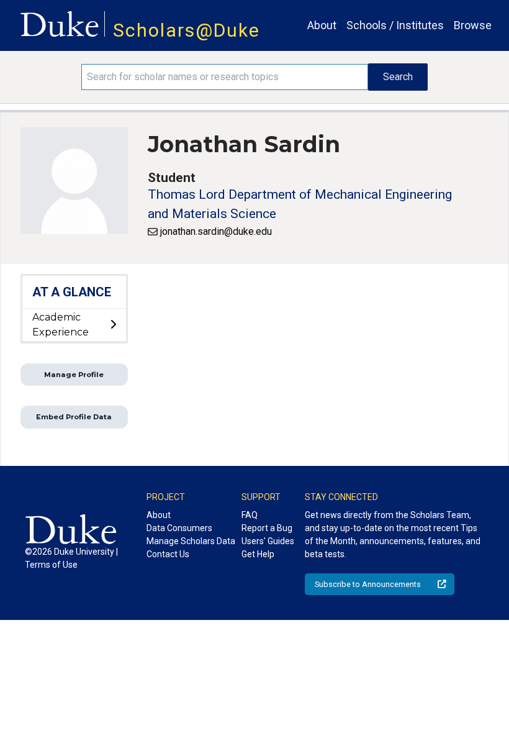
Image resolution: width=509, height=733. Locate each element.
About (321, 25)
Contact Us (167, 554)
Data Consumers (179, 528)
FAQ (249, 515)
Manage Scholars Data (190, 541)
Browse (473, 25)
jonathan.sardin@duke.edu (216, 231)
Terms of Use (51, 565)
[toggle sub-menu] (113, 325)
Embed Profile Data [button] (74, 416)
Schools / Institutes (395, 25)
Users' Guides (267, 541)
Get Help (257, 554)
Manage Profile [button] (74, 374)
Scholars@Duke (186, 30)
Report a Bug (266, 528)
